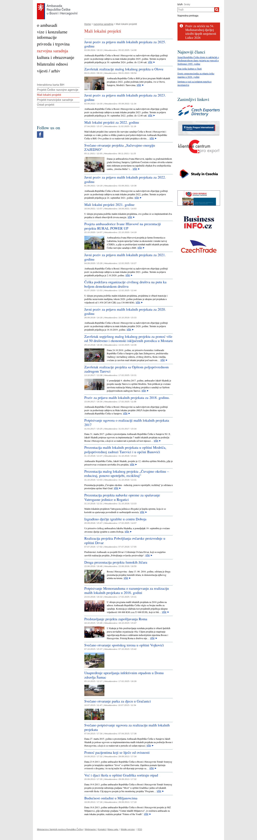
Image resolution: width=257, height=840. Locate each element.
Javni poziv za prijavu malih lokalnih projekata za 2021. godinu (125, 257)
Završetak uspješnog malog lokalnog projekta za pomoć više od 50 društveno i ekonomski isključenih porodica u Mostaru (128, 338)
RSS (140, 829)
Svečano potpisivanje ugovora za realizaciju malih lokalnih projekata (127, 727)
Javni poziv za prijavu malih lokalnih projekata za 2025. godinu (125, 44)
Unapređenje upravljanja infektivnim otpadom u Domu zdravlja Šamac (124, 675)
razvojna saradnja (103, 24)
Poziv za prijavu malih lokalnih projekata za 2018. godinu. (127, 397)
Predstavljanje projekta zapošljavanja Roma (115, 618)
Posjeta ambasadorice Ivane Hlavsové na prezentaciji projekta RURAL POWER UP (122, 226)
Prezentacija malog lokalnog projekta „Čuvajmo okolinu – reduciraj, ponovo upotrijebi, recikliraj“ (126, 473)
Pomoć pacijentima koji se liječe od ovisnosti (117, 752)
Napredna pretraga (187, 15)
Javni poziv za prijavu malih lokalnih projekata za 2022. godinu (125, 179)
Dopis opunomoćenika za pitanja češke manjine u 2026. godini (195, 75)
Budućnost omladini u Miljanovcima (110, 798)
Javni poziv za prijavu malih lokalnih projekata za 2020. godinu (125, 311)
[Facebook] (40, 132)
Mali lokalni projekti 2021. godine (109, 204)
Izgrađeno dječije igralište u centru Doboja (115, 519)
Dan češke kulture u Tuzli (189, 68)
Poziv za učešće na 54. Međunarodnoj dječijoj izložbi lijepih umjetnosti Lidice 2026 (200, 32)
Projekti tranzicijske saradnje (55, 99)
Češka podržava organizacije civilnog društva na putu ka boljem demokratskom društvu (125, 284)
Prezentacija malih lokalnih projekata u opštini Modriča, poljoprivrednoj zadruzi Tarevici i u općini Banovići (125, 449)
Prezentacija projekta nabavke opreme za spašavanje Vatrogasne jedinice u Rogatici (122, 497)
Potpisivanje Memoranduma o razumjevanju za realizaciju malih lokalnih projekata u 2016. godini (126, 590)
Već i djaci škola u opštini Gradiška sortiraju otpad (121, 775)
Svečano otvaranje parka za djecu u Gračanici (117, 701)
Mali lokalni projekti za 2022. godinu (111, 122)
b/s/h (180, 4)
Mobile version (128, 829)
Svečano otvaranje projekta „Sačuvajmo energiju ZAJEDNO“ (119, 147)
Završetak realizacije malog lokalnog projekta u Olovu (123, 69)
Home (87, 24)
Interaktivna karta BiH (50, 84)
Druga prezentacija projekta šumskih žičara (115, 562)
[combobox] (195, 9)
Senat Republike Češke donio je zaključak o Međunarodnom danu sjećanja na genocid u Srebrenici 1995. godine (198, 60)
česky (187, 4)
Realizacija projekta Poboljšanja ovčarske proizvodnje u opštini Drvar (124, 540)
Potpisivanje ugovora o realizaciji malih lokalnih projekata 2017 (126, 422)
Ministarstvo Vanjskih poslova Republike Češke (60, 829)
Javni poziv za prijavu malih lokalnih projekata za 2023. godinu (125, 97)
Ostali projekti (45, 104)
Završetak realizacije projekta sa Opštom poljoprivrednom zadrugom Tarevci (126, 369)
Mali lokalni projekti (49, 94)
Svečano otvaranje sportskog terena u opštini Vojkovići (124, 645)
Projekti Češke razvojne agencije (57, 89)
